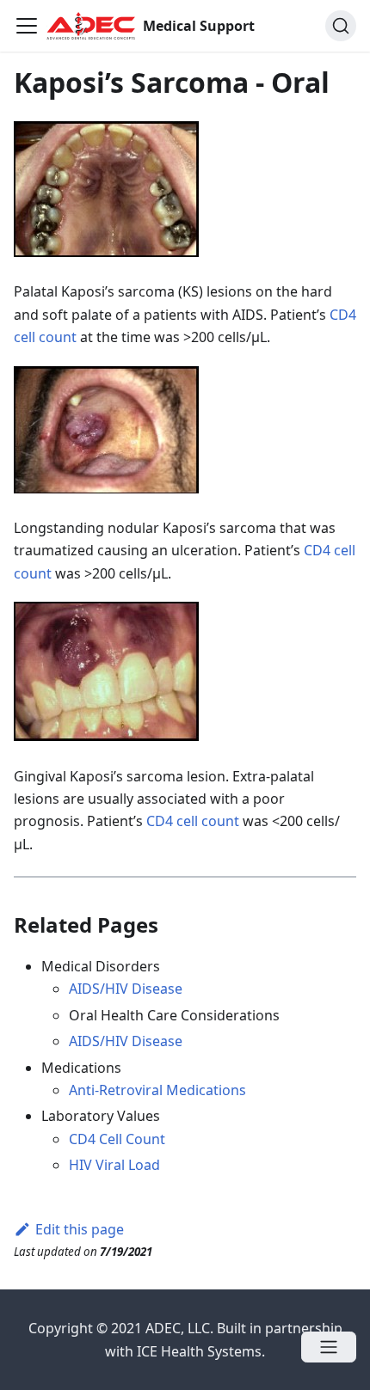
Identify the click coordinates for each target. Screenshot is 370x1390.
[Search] (340, 25)
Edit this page (79, 1229)
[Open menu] (328, 1347)
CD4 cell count (192, 820)
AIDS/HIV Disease (125, 988)
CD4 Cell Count (117, 1139)
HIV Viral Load (114, 1164)
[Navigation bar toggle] (27, 26)
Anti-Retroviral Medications (157, 1090)
